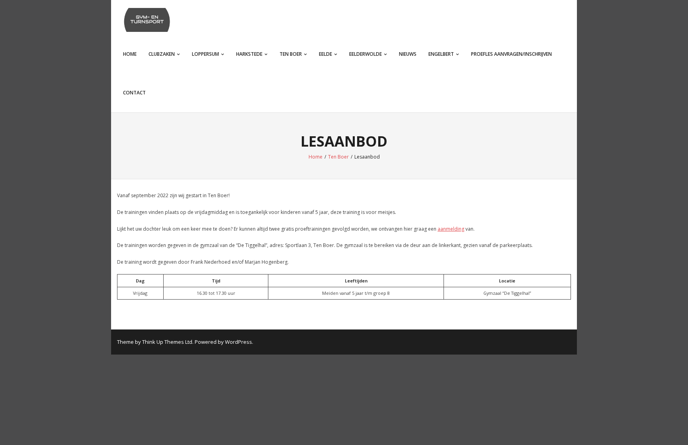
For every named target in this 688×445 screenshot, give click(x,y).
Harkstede (249, 54)
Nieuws (407, 54)
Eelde (325, 54)
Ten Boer (291, 54)
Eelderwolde (365, 54)
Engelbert (441, 54)
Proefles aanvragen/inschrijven (511, 54)
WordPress (238, 341)
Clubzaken (162, 54)
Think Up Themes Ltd (167, 341)
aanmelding (451, 228)
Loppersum (205, 54)
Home (130, 54)
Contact (134, 92)
